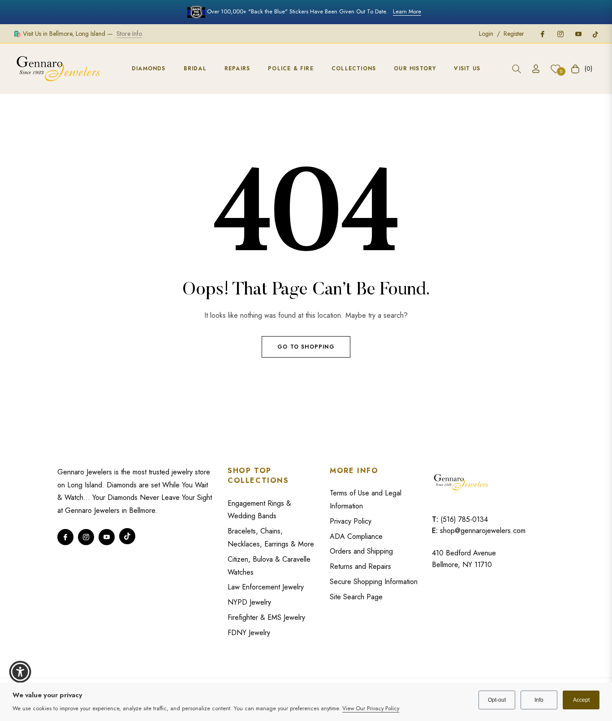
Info (538, 700)
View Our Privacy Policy (370, 708)
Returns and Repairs (360, 566)
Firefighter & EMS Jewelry (266, 617)
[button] (516, 69)
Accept (581, 700)
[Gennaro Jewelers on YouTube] (578, 33)
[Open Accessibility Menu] (20, 672)
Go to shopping (306, 347)
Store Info (129, 33)
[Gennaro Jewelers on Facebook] (542, 33)
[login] (535, 68)
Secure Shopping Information (374, 581)
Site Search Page (356, 597)
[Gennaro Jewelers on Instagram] (560, 33)
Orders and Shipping (361, 551)
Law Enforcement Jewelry (266, 587)
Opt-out (497, 700)
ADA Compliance (356, 536)
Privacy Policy (350, 521)
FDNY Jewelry (249, 632)
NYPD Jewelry (249, 602)
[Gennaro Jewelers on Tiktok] (595, 33)
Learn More (407, 11)
